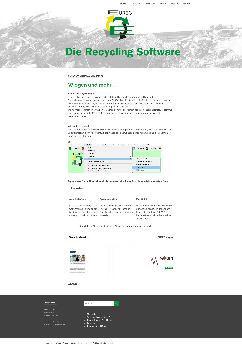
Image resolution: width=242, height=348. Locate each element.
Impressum (92, 323)
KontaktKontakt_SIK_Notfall (99, 320)
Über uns (150, 4)
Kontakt (187, 4)
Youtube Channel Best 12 (98, 317)
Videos (162, 4)
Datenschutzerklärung (97, 326)
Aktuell (124, 4)
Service (174, 4)
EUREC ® (137, 4)
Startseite (91, 314)
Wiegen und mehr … (92, 85)
